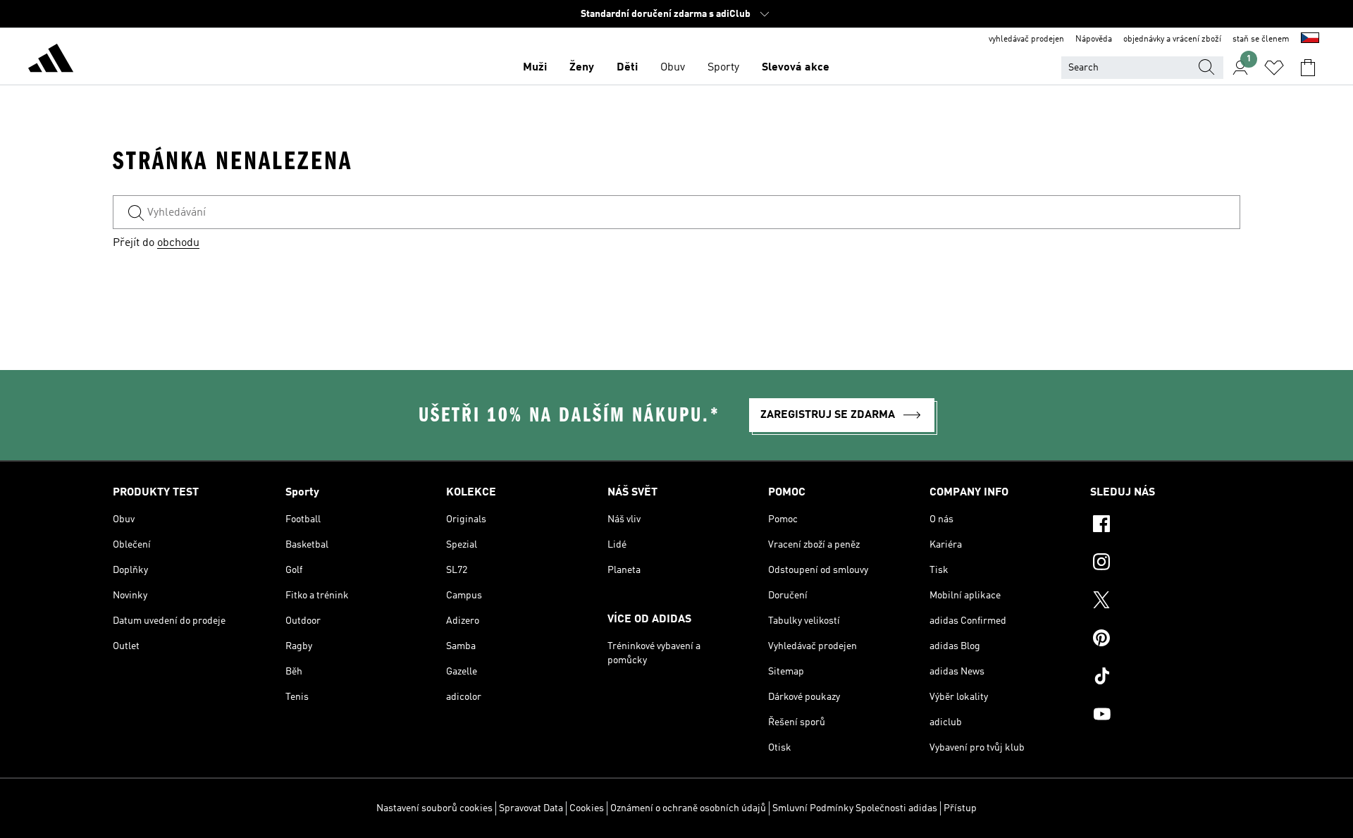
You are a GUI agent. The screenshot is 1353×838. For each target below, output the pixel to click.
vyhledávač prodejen (1026, 39)
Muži (535, 67)
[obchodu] (50, 61)
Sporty (723, 67)
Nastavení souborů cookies (434, 808)
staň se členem (1261, 39)
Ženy (581, 67)
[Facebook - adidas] (1165, 526)
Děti (627, 67)
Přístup (960, 808)
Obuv (672, 67)
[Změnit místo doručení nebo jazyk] (1310, 39)
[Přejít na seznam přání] (1274, 68)
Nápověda (1093, 39)
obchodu (178, 243)
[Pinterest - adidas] (1165, 640)
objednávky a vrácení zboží (1172, 39)
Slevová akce (795, 67)
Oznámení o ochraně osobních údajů (688, 808)
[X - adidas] (1165, 602)
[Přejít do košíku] (1308, 68)
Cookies (586, 808)
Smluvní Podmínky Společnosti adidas (854, 808)
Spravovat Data (531, 808)
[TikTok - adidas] (1165, 678)
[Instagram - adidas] (1165, 564)
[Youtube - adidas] (1165, 716)
